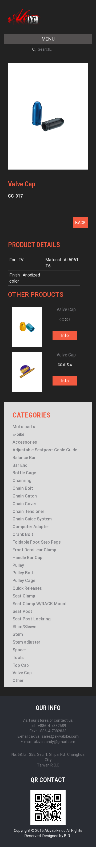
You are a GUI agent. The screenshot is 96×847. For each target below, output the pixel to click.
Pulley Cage (24, 580)
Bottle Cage (24, 472)
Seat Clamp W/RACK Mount (40, 603)
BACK (80, 222)
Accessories (25, 442)
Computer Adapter (31, 526)
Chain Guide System (32, 518)
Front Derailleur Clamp (34, 549)
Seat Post (22, 611)
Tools (18, 657)
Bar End (20, 465)
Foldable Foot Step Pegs (37, 542)
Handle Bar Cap (27, 557)
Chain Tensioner (28, 511)
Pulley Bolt (23, 572)
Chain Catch (25, 496)
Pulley (18, 565)
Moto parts (24, 426)
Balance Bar (24, 457)
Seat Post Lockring (32, 618)
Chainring (22, 480)
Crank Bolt (23, 534)
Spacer (19, 649)
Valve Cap (22, 672)
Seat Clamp (24, 596)
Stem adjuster (26, 642)
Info (65, 335)
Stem (18, 634)
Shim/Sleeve (24, 626)
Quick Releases (27, 588)
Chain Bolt (23, 488)
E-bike (18, 434)
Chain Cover (24, 503)
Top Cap (21, 665)
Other (18, 680)
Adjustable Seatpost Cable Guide (45, 449)
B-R (67, 836)
